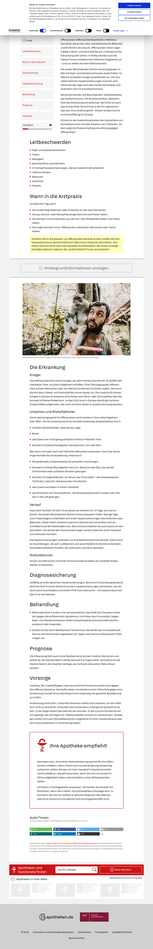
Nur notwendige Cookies (134, 18)
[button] (41, 829)
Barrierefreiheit (76, 938)
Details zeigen (119, 31)
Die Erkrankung (30, 72)
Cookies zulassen (134, 5)
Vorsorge (27, 115)
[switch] (68, 30)
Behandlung (29, 94)
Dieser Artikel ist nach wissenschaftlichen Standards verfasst (71, 843)
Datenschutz (84, 932)
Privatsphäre (101, 932)
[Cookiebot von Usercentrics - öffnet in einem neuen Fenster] (14, 30)
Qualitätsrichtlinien (122, 932)
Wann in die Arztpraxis (34, 62)
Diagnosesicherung (33, 83)
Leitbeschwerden (32, 51)
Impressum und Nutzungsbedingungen (53, 932)
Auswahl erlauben (134, 12)
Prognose (27, 105)
